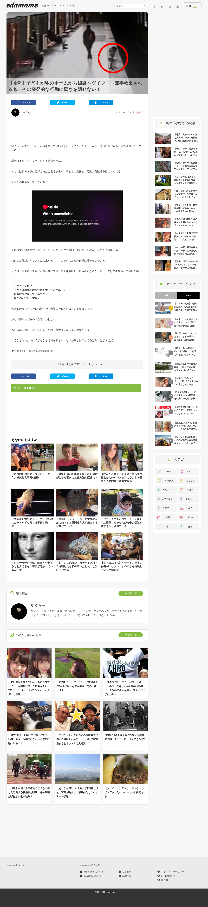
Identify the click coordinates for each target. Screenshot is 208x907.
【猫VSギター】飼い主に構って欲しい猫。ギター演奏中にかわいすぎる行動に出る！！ (29, 739)
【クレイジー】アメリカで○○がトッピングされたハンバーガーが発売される (125, 792)
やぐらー (26, 112)
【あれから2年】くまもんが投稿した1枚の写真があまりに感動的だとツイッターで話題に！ (77, 792)
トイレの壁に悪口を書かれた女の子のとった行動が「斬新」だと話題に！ (185, 250)
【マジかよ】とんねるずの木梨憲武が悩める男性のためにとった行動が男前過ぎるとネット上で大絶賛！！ (77, 739)
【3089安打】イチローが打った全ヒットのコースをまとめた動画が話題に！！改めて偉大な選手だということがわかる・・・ (125, 688)
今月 (166, 295)
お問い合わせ (168, 875)
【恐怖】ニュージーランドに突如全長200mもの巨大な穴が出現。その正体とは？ (77, 686)
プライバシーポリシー (172, 871)
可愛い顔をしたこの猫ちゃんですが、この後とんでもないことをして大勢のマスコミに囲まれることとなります (185, 197)
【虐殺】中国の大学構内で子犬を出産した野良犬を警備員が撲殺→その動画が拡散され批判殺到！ (29, 792)
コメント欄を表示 (23, 388)
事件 (139, 113)
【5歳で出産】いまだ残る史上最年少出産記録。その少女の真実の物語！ (185, 395)
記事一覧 (132, 635)
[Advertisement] (77, 130)
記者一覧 (132, 593)
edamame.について (94, 871)
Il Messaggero (44, 351)
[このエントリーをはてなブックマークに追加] (101, 103)
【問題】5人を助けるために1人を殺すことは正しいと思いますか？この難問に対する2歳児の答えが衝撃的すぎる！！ (185, 354)
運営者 (164, 879)
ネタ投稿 (126, 871)
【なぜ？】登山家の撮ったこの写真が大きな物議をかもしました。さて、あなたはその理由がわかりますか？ (185, 443)
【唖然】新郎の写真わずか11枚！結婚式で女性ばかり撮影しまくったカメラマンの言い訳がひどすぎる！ (186, 154)
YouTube (27, 351)
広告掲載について (93, 875)
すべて (188, 295)
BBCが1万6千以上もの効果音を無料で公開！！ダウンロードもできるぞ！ (125, 737)
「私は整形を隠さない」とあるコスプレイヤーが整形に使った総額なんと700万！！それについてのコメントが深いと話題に (29, 688)
